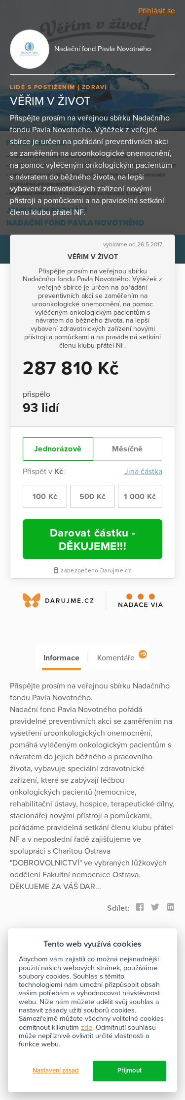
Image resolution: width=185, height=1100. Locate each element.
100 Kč (45, 497)
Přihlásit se (156, 11)
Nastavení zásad (56, 1070)
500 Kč (92, 497)
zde (86, 1027)
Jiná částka (143, 471)
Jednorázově (57, 449)
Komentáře (121, 657)
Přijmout (129, 1070)
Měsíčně (127, 449)
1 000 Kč (140, 497)
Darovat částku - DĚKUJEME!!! (93, 539)
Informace (61, 658)
